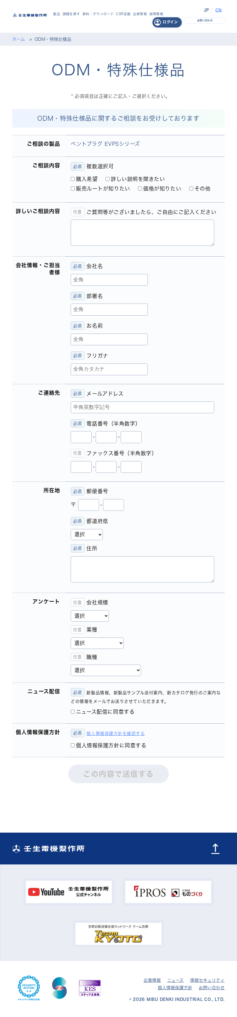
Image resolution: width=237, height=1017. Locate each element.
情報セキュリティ (207, 980)
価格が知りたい (162, 188)
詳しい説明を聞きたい (138, 179)
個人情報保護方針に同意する (111, 745)
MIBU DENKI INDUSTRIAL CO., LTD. (186, 999)
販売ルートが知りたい (103, 188)
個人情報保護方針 (175, 987)
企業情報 (140, 13)
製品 (56, 13)
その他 (202, 188)
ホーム (18, 39)
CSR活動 (123, 13)
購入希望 (87, 179)
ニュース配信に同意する (105, 711)
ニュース (175, 980)
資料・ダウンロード (98, 13)
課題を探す (71, 13)
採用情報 (156, 13)
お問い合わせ (212, 987)
